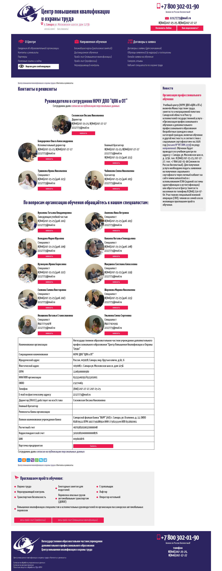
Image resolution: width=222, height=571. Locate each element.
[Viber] (32, 460)
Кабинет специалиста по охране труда (145, 65)
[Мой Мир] (28, 460)
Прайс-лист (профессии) (85, 61)
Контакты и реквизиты (28, 52)
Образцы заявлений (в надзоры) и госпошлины (149, 52)
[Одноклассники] (24, 460)
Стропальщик (106, 486)
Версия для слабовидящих (38, 66)
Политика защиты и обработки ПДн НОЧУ (27, 567)
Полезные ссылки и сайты (30, 61)
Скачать (93, 446)
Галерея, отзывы (135, 61)
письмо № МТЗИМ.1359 (179, 145)
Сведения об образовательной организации (38, 48)
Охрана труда (24, 486)
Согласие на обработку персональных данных (29, 563)
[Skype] (41, 460)
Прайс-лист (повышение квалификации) (93, 57)
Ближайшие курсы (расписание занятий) (93, 48)
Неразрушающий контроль (86, 65)
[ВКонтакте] (20, 460)
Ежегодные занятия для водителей (70, 488)
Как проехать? (63, 29)
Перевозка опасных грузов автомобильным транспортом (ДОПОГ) (73, 498)
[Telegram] (45, 460)
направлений (169, 148)
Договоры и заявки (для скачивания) (145, 48)
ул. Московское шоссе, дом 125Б (65, 24)
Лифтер (103, 491)
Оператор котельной (109, 497)
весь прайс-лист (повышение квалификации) (78, 520)
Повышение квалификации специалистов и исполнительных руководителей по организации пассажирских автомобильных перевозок (80, 509)
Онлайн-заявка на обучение (140, 57)
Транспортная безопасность (31, 497)
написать (83, 133)
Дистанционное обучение (86, 52)
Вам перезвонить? (190, 28)
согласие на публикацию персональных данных (95, 106)
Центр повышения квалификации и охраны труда (36, 83)
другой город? (49, 29)
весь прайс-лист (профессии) (33, 520)
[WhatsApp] (37, 460)
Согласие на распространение (23, 565)
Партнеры (22, 57)
